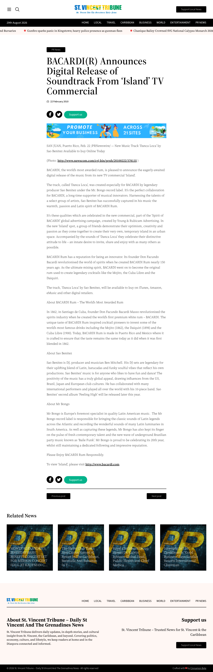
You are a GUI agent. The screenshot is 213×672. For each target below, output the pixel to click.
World (161, 23)
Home (85, 23)
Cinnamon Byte (198, 668)
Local (98, 23)
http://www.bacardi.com (102, 464)
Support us (75, 115)
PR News (201, 23)
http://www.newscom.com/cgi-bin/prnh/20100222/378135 (97, 160)
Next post (156, 496)
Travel (111, 23)
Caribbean (127, 23)
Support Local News (191, 9)
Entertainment (180, 23)
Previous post (58, 496)
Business (145, 23)
